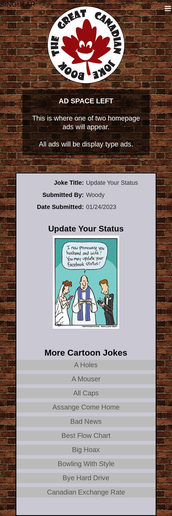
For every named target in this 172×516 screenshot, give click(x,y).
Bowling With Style (86, 464)
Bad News (86, 421)
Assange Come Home (86, 407)
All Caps (86, 393)
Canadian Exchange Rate (86, 492)
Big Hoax (86, 449)
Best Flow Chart (85, 435)
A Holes (86, 365)
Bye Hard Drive (86, 478)
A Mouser (86, 379)
